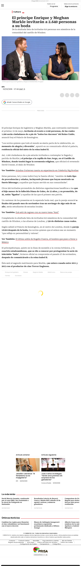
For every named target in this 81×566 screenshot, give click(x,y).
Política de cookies (67, 542)
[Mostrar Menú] (2, 5)
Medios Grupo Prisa (40, 555)
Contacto (12, 541)
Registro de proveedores (16, 542)
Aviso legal (30, 542)
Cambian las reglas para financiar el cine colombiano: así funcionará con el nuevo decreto (15, 524)
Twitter (67, 95)
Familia (7, 275)
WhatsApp (77, 95)
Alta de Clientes (67, 541)
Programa (54, 6)
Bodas (26, 272)
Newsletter (36, 541)
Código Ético (57, 544)
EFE (3, 87)
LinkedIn (72, 95)
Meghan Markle (38, 272)
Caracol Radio (10, 5)
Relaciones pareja (66, 272)
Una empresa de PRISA (40, 550)
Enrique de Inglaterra (11, 272)
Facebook (62, 95)
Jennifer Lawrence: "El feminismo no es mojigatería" (25, 475)
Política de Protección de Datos (47, 542)
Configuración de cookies (28, 544)
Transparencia (44, 544)
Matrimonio (51, 272)
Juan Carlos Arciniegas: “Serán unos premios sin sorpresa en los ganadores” (51, 476)
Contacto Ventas (24, 541)
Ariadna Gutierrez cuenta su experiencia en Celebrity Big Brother (47, 170)
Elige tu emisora (71, 6)
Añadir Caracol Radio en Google (18, 102)
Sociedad (18, 275)
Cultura (17, 12)
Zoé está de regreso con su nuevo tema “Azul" (37, 212)
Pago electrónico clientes (51, 541)
